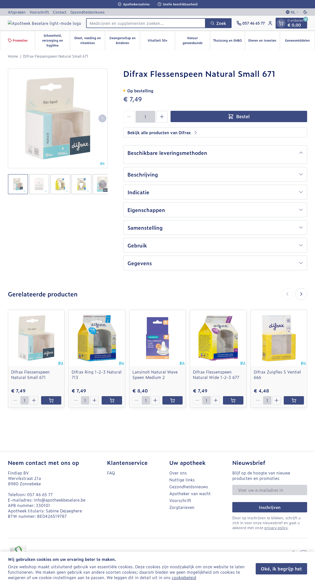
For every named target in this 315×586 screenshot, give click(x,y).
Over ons (178, 472)
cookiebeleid (184, 577)
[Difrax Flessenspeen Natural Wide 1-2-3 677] (218, 338)
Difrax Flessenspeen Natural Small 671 (30, 374)
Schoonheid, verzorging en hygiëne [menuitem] (56, 40)
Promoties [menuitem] (20, 40)
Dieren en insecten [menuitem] (264, 41)
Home (13, 56)
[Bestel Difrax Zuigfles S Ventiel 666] (294, 400)
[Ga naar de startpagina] (44, 23)
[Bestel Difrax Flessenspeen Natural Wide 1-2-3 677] (233, 400)
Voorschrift (39, 12)
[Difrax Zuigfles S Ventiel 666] (279, 338)
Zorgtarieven (181, 507)
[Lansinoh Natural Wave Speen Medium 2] (157, 338)
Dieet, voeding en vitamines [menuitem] (89, 40)
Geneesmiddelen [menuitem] (300, 41)
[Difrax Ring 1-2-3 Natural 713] (97, 338)
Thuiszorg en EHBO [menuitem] (229, 41)
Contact (59, 12)
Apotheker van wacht (190, 493)
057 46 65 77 (40, 494)
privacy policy (275, 527)
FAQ (111, 472)
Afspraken (17, 12)
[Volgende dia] (301, 294)
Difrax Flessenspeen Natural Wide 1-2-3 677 (216, 374)
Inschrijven (270, 507)
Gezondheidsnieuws (87, 12)
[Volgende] (102, 118)
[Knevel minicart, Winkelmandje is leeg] (281, 23)
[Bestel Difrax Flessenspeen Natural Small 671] (51, 400)
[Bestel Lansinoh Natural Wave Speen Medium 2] (172, 400)
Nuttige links (182, 479)
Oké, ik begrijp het (281, 568)
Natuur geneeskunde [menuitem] (196, 40)
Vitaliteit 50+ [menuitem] (161, 41)
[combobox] (145, 23)
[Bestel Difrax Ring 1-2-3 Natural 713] (112, 400)
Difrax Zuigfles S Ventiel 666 (277, 374)
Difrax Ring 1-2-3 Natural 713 (97, 374)
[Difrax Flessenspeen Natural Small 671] (36, 338)
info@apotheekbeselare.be (59, 500)
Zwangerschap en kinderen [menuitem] (124, 40)
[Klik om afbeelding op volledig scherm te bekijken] (57, 118)
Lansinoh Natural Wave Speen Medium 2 (155, 374)
